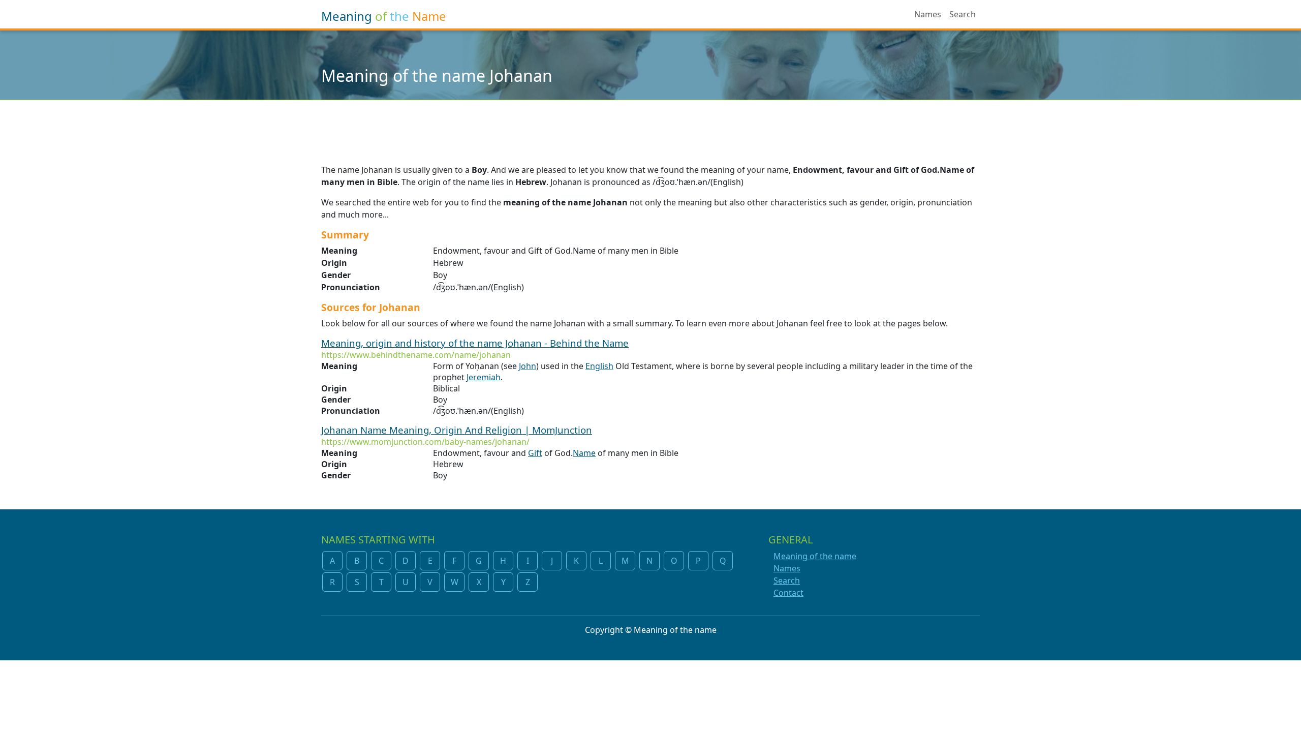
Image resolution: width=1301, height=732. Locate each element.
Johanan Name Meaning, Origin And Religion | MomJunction (456, 429)
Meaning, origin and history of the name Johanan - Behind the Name (475, 343)
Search (962, 14)
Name (584, 453)
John (527, 366)
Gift (535, 453)
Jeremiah (484, 377)
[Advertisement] (650, 125)
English (599, 366)
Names (927, 14)
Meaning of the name (814, 556)
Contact (788, 592)
